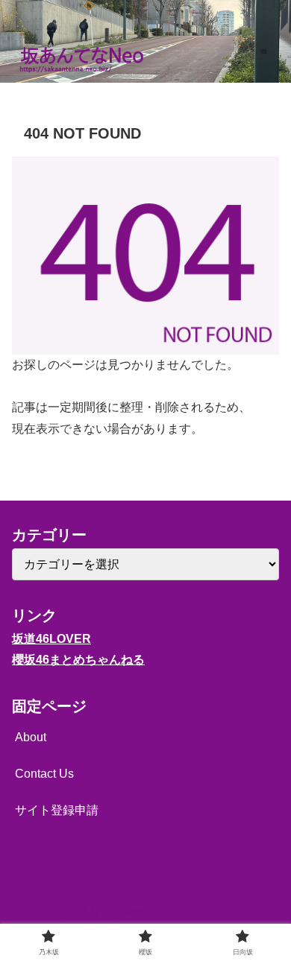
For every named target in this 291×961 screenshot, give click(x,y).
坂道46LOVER (51, 638)
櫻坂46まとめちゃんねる (78, 659)
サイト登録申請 (56, 810)
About (30, 737)
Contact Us (44, 773)
